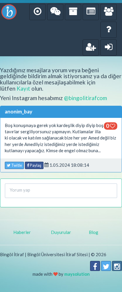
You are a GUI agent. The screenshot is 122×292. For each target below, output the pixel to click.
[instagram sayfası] (117, 266)
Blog (93, 232)
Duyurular (61, 232)
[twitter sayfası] (106, 266)
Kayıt (23, 88)
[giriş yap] (108, 47)
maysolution (77, 274)
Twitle (16, 165)
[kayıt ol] (91, 47)
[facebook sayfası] (95, 266)
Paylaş (35, 165)
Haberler (22, 232)
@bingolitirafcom (85, 97)
